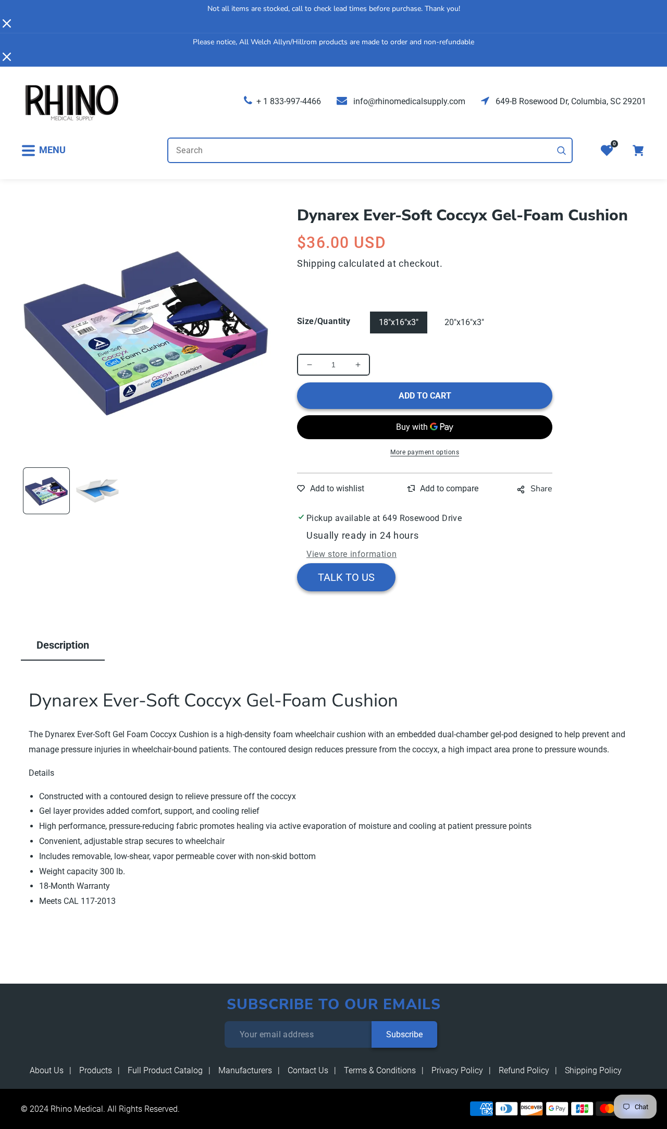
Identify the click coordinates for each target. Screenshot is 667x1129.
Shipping (316, 263)
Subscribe (404, 1034)
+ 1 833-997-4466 (288, 101)
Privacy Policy (457, 1070)
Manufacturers (245, 1070)
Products (95, 1070)
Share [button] (541, 488)
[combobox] (370, 150)
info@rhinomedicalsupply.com (408, 101)
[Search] (561, 151)
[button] (43, 150)
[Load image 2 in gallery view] (97, 491)
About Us (47, 1070)
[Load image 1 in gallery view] (46, 491)
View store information (351, 554)
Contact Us (308, 1070)
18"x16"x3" (398, 322)
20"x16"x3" (464, 322)
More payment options (424, 452)
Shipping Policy (593, 1070)
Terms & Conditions (380, 1070)
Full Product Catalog (165, 1070)
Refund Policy (524, 1070)
